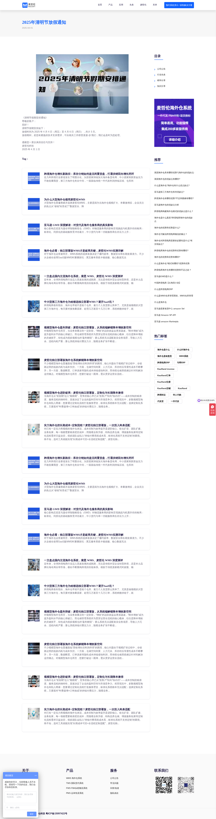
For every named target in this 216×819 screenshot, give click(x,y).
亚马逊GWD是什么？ (164, 276)
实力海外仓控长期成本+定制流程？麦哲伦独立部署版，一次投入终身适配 (87, 425)
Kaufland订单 (164, 375)
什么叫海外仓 (183, 349)
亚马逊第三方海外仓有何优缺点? (169, 192)
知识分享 (161, 86)
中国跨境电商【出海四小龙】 (167, 283)
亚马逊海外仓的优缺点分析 (166, 205)
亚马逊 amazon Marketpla (166, 321)
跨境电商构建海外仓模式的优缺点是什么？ (173, 211)
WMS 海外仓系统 (74, 778)
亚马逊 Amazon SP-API (165, 315)
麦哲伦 (143, 5)
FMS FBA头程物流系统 (76, 788)
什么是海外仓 (160, 302)
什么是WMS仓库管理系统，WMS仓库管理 (173, 295)
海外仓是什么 (163, 349)
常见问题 (114, 783)
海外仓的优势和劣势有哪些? (167, 257)
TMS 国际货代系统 (74, 783)
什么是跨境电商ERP (163, 289)
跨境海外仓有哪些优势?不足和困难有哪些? (174, 198)
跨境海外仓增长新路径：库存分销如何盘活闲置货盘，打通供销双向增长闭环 (89, 173)
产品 (110, 5)
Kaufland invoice (165, 369)
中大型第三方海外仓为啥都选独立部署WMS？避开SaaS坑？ (79, 301)
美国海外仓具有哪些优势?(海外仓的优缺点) (174, 172)
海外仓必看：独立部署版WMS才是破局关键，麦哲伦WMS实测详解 (83, 250)
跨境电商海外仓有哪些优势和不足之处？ (172, 270)
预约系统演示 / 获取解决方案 (179, 5)
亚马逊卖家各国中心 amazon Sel (169, 308)
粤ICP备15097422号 (56, 813)
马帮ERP (181, 362)
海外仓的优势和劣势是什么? (167, 227)
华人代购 (177, 395)
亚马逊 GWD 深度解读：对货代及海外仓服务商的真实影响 (78, 225)
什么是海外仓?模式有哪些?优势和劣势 (172, 263)
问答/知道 (114, 788)
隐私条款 (114, 793)
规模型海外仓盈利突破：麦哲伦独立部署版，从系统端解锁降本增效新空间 (87, 327)
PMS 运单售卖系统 (74, 793)
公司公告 (161, 69)
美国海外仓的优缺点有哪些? (167, 179)
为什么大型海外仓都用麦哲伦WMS (64, 199)
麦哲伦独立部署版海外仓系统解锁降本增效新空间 (73, 360)
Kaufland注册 (164, 382)
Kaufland (182, 388)
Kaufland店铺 (164, 388)
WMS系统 (183, 356)
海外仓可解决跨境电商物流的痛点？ (170, 234)
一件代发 (175, 401)
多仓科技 (40, 813)
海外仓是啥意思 (164, 356)
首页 (100, 5)
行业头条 (161, 74)
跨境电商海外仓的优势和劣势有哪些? (171, 250)
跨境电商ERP (163, 362)
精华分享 (161, 80)
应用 (121, 5)
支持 (155, 5)
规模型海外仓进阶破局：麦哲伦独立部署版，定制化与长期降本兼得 (83, 392)
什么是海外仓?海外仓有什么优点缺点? (172, 185)
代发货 (160, 401)
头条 (132, 5)
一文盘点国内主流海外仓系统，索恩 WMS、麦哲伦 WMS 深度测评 (83, 276)
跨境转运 (161, 395)
